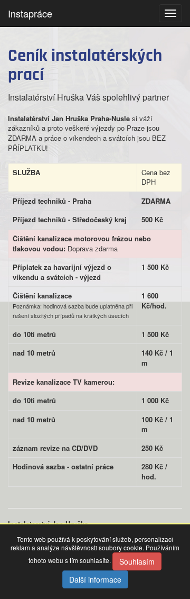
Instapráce (30, 13)
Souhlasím (137, 561)
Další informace (95, 579)
